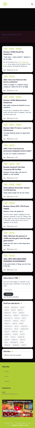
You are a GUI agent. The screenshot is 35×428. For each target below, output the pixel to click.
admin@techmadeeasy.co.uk (10, 394)
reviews (14, 331)
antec (7, 307)
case (22, 307)
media (14, 323)
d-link (13, 310)
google (16, 315)
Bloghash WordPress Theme (20, 425)
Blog (6, 49)
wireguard (16, 345)
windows (7, 345)
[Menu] (32, 4)
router (15, 334)
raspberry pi (24, 329)
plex (16, 329)
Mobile (12, 49)
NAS (21, 323)
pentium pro (8, 329)
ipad (24, 318)
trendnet (14, 340)
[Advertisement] (17, 19)
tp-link (7, 340)
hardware (24, 315)
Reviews (18, 49)
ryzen (22, 334)
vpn (6, 342)
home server (8, 318)
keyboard (7, 321)
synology (21, 337)
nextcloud (24, 326)
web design (14, 342)
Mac (18, 164)
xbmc (24, 345)
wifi (21, 342)
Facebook (7, 381)
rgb (21, 331)
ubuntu (22, 340)
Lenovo (15, 321)
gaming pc (8, 315)
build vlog (14, 307)
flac (14, 313)
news (16, 326)
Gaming (12, 184)
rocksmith (8, 334)
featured (8, 313)
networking (8, 326)
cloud (7, 310)
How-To (12, 76)
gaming (21, 313)
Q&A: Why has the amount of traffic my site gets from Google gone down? (16, 238)
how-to (17, 318)
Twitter (6, 376)
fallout (20, 310)
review (7, 331)
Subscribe (8, 294)
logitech (7, 323)
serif (6, 337)
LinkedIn (6, 371)
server (13, 337)
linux (23, 321)
